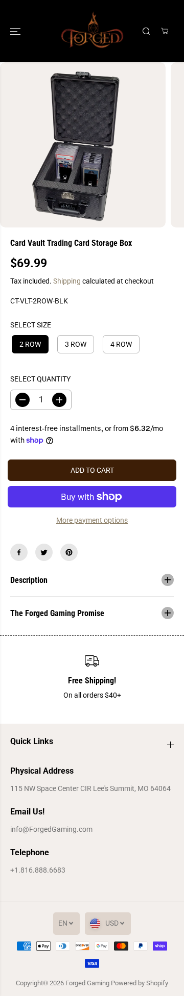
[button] (16, 31)
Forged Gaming (87, 983)
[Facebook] (19, 552)
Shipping (67, 281)
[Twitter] (44, 552)
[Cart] (164, 31)
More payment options (92, 520)
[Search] (146, 31)
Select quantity (40, 379)
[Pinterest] (69, 552)
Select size (30, 325)
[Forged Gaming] (92, 31)
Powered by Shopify (139, 983)
